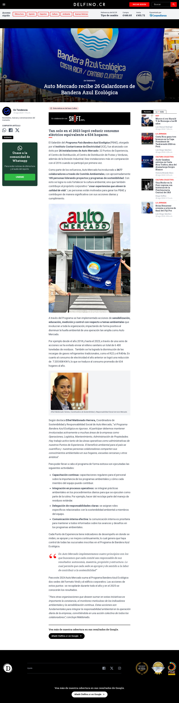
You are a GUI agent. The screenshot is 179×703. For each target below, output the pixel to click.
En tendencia (89, 81)
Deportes (43, 14)
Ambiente (66, 14)
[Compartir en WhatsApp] (4, 130)
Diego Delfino (161, 196)
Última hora (19, 14)
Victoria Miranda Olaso (164, 173)
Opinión (32, 14)
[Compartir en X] (17, 130)
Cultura (54, 14)
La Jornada (161, 134)
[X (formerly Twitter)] (111, 668)
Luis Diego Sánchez (163, 150)
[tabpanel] (159, 166)
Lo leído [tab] (160, 112)
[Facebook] (104, 668)
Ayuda (29, 668)
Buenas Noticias (81, 14)
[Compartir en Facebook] (10, 130)
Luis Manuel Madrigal (164, 127)
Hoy (157, 116)
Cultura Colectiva (165, 157)
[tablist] (159, 112)
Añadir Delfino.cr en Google (64, 636)
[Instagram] (119, 668)
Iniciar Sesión (139, 4)
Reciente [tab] (147, 112)
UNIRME (20, 177)
